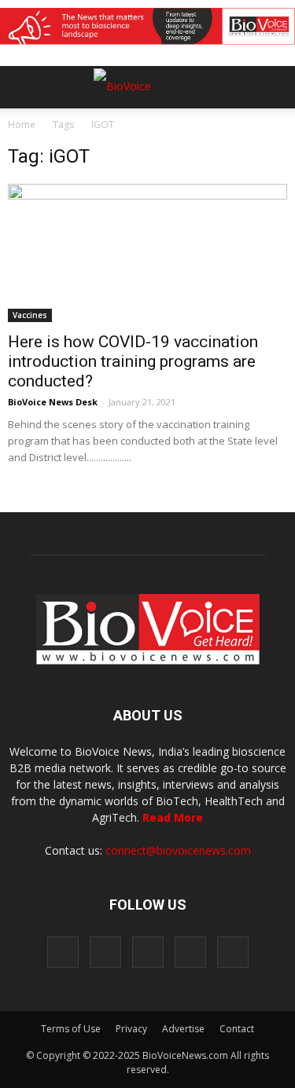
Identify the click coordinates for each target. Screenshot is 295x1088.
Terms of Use (71, 1028)
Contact (236, 1028)
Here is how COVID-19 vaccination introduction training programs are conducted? (133, 361)
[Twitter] (190, 952)
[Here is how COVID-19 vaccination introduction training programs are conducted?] (147, 252)
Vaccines (30, 315)
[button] (223, 129)
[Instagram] (105, 952)
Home (21, 124)
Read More (172, 817)
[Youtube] (233, 952)
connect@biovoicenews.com (178, 850)
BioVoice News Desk (53, 402)
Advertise (183, 1028)
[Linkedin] (148, 952)
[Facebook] (63, 952)
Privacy (131, 1028)
